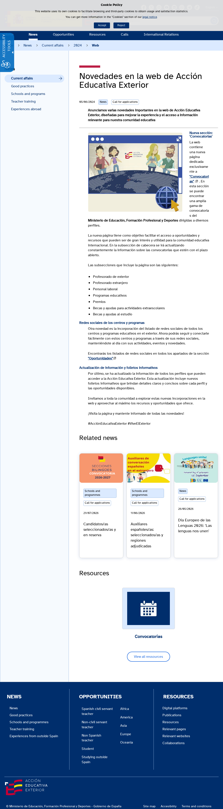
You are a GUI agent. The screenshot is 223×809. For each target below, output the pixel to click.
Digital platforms (175, 708)
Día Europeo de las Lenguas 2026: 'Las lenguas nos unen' (195, 525)
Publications (171, 715)
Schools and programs (28, 94)
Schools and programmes (29, 722)
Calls (124, 34)
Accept (102, 25)
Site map (149, 806)
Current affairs (53, 45)
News (33, 34)
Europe (125, 734)
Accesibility (168, 806)
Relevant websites (176, 736)
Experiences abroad (26, 109)
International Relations (161, 34)
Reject (121, 25)
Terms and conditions (196, 806)
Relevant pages (174, 729)
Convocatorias (148, 636)
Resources (97, 34)
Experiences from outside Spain (34, 736)
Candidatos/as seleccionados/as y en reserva (99, 529)
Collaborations (173, 743)
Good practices (22, 86)
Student (88, 749)
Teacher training (23, 101)
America (126, 717)
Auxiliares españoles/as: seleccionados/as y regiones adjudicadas (147, 535)
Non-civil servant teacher (94, 724)
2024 (78, 45)
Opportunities (63, 34)
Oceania (126, 742)
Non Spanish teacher (91, 738)
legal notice (149, 17)
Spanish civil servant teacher (97, 711)
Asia (123, 725)
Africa (124, 709)
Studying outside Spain (95, 759)
